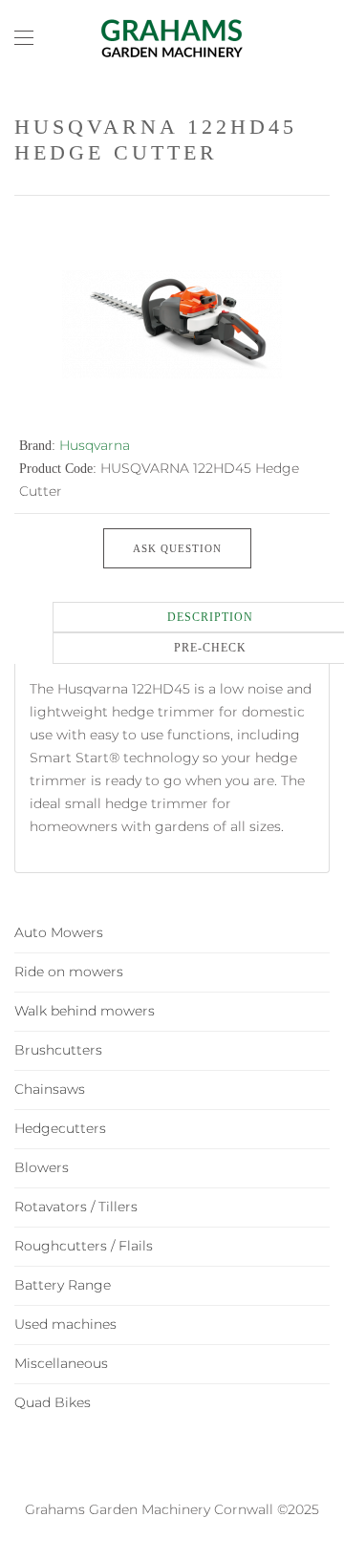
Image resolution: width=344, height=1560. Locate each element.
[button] (23, 38)
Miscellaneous (61, 1363)
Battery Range (62, 1284)
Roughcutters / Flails (83, 1245)
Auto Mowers (58, 932)
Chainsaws (49, 1089)
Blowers (41, 1167)
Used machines (65, 1324)
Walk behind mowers (84, 1010)
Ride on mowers (68, 971)
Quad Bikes (52, 1402)
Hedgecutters (60, 1128)
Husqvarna (94, 445)
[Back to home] (172, 38)
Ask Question (177, 548)
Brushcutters (58, 1049)
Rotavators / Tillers (76, 1206)
